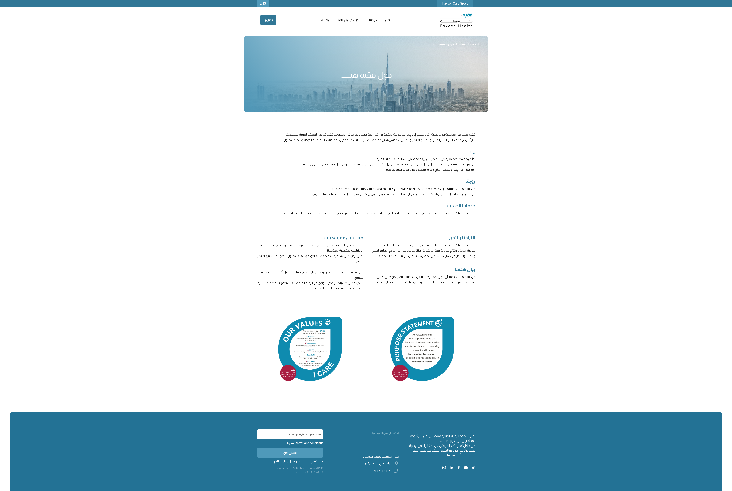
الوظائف (325, 20)
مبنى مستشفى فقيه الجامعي (381, 456)
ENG (263, 3)
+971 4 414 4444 (380, 471)
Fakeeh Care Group (455, 3)
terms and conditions (309, 443)
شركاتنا (373, 20)
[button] (389, 20)
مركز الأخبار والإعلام (350, 20)
